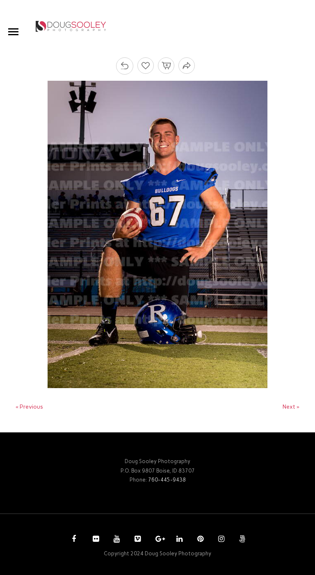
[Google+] (157, 540)
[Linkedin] (178, 540)
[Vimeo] (137, 540)
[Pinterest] (199, 540)
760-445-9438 (167, 480)
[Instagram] (220, 540)
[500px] (241, 540)
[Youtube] (116, 540)
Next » (291, 406)
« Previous (29, 406)
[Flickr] (95, 540)
